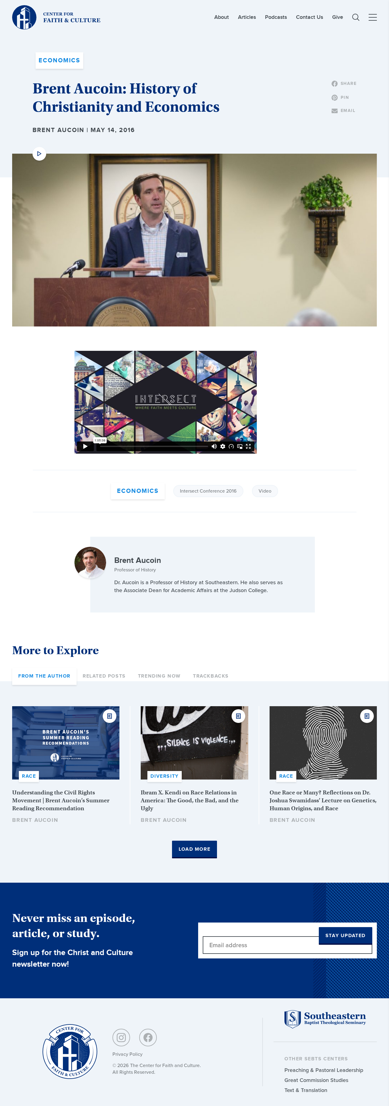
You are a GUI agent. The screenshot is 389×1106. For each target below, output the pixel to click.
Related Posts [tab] (104, 676)
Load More (194, 849)
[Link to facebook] (148, 1037)
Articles (247, 17)
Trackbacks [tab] (211, 676)
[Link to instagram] (121, 1037)
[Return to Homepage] (70, 1052)
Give (337, 17)
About (221, 17)
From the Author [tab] (44, 676)
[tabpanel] (194, 782)
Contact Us (309, 17)
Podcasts (276, 17)
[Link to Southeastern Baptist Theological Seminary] (325, 1027)
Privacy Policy (127, 1054)
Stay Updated (345, 936)
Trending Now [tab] (159, 676)
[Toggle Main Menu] (373, 17)
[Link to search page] (356, 17)
